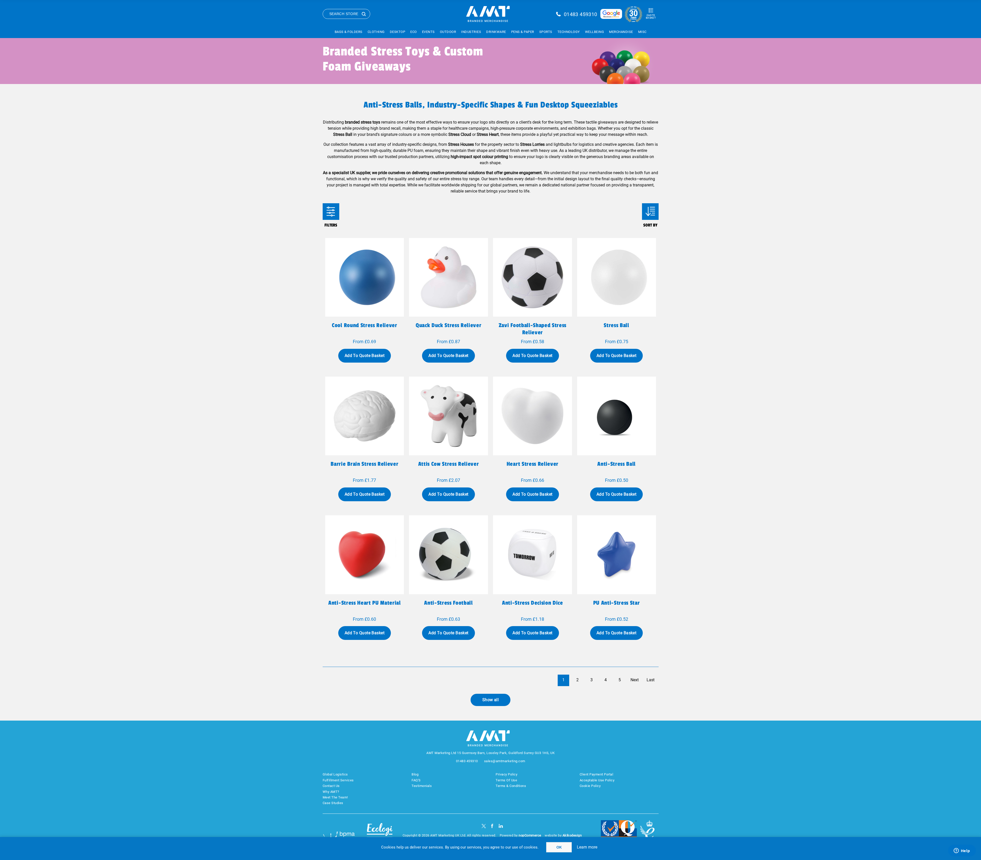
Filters (331, 211)
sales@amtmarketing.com (504, 761)
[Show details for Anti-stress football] (448, 554)
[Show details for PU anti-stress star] (616, 554)
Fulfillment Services (338, 780)
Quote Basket (651, 16)
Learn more (587, 847)
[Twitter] (484, 826)
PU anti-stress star (616, 603)
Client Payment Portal (596, 774)
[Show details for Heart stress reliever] (532, 416)
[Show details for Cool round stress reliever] (364, 277)
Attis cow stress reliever (448, 464)
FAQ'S (416, 780)
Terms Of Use (506, 780)
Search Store (343, 14)
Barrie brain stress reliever (364, 464)
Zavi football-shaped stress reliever (532, 329)
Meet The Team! (335, 797)
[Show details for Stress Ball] (616, 277)
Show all (490, 699)
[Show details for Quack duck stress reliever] (448, 277)
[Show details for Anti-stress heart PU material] (364, 554)
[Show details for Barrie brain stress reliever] (364, 416)
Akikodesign (572, 835)
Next (634, 679)
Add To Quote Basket (364, 355)
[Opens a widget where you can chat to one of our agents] (962, 851)
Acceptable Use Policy (597, 780)
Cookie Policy (590, 786)
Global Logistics (335, 774)
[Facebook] (492, 826)
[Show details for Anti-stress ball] (616, 416)
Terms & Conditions (511, 786)
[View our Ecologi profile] (379, 832)
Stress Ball (616, 325)
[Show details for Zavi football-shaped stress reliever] (532, 277)
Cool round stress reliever (364, 325)
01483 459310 (580, 14)
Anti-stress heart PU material (364, 603)
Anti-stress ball (616, 464)
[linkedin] (501, 826)
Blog (415, 774)
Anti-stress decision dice (532, 603)
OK (559, 847)
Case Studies (333, 803)
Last (651, 679)
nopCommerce (530, 835)
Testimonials (422, 786)
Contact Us (331, 786)
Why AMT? (331, 792)
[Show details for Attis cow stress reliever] (448, 416)
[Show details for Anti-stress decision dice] (532, 554)
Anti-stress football (448, 603)
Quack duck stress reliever (448, 325)
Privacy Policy (506, 774)
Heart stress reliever (532, 464)
